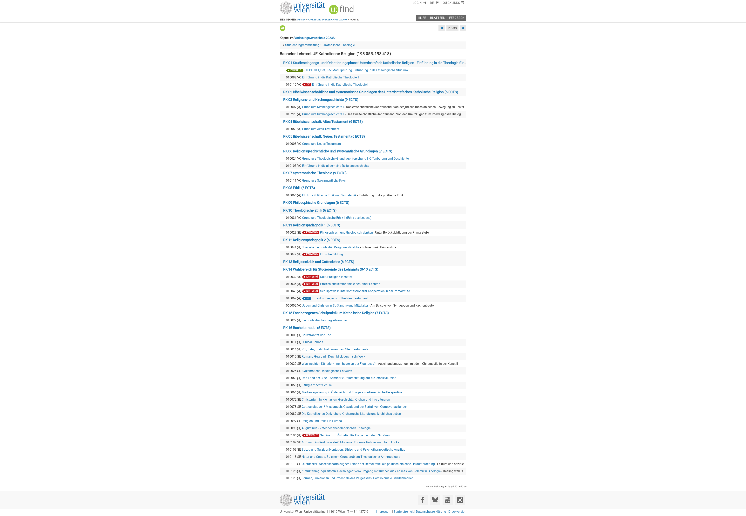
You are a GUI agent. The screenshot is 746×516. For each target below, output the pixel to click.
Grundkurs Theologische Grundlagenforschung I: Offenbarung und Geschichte (355, 158)
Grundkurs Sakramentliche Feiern (325, 180)
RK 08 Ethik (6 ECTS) (299, 188)
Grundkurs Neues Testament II (322, 144)
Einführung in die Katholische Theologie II (330, 77)
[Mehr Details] (282, 28)
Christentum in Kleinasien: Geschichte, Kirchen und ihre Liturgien (346, 399)
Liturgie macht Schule (317, 385)
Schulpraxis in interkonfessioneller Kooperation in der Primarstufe (365, 291)
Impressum (383, 511)
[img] (342, 11)
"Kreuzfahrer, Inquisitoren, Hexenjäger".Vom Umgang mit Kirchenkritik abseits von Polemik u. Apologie (371, 471)
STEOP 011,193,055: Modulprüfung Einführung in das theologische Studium (355, 70)
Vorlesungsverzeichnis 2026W (327, 19)
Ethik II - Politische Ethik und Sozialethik (329, 195)
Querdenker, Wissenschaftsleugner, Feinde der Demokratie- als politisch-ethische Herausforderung (368, 464)
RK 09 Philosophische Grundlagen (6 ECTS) (316, 203)
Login (417, 3)
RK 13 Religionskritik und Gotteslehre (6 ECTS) (318, 262)
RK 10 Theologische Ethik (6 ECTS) (309, 210)
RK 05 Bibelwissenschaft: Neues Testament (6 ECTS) (324, 136)
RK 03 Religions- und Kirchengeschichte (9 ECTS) (320, 100)
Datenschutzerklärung (431, 511)
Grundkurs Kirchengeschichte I (323, 107)
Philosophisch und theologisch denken (346, 232)
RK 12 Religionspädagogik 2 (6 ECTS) (311, 240)
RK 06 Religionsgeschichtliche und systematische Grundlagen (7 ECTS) (337, 151)
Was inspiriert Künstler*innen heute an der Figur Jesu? (339, 364)
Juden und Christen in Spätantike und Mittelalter (335, 305)
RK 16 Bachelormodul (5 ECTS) (307, 328)
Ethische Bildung (331, 254)
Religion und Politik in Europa (322, 421)
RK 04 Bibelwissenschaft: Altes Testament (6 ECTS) (323, 122)
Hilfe (422, 18)
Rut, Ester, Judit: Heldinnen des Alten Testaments (335, 349)
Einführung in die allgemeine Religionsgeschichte (335, 166)
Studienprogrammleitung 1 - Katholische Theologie (320, 45)
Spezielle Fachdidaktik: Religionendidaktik (330, 247)
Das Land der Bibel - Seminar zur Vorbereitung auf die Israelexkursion (349, 378)
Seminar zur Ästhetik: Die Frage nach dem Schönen (355, 435)
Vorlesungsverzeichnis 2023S (314, 38)
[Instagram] (460, 500)
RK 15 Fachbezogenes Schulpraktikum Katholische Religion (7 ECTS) (336, 313)
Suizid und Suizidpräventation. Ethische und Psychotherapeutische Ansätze (353, 449)
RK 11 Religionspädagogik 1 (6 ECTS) (311, 225)
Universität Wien (293, 3)
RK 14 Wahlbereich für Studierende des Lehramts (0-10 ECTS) (330, 269)
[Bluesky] (435, 500)
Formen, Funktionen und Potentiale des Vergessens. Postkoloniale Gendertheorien (357, 478)
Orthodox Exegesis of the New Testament (339, 298)
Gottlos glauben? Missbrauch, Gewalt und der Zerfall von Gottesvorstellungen (355, 407)
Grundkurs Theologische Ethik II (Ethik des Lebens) (336, 218)
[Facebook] (423, 500)
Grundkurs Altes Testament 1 (322, 129)
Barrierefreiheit (404, 511)
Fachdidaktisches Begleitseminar (324, 320)
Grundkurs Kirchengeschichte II (323, 114)
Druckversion (457, 511)
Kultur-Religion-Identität (336, 277)
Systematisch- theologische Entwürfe (327, 371)
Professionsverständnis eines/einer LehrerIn (350, 284)
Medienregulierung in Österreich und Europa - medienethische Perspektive (352, 392)
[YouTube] (447, 500)
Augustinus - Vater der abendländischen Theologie (336, 428)
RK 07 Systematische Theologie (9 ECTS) (315, 173)
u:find (301, 19)
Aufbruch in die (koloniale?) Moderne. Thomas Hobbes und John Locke (350, 442)
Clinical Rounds (312, 342)
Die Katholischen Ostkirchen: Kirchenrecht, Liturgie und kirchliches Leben (351, 414)
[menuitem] (434, 3)
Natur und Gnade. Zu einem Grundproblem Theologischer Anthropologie (351, 457)
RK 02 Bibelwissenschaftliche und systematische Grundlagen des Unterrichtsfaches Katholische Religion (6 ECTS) (370, 92)
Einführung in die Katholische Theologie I (340, 84)
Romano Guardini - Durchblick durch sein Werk (333, 356)
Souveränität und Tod (316, 335)
